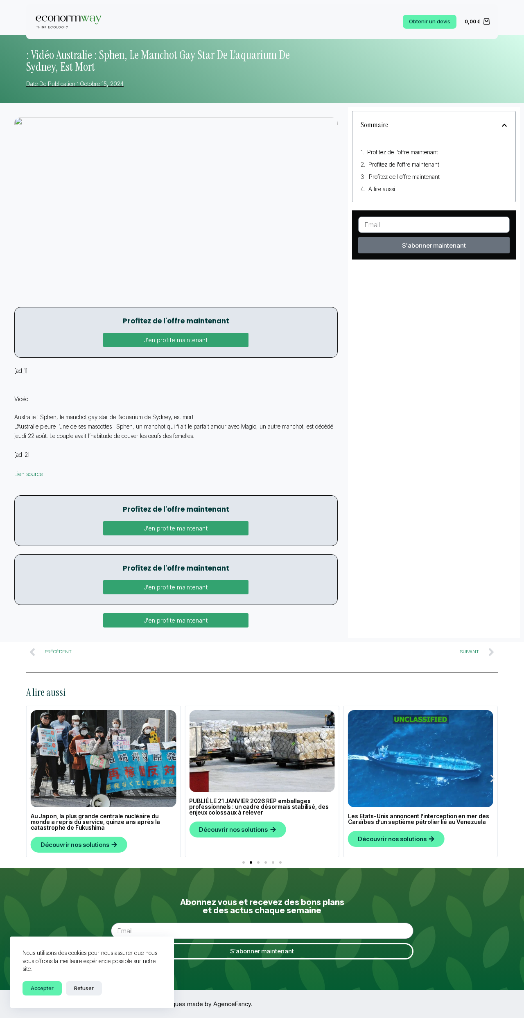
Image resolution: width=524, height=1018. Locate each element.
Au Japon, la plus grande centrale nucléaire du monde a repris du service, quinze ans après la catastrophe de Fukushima (95, 822)
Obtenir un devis (429, 21)
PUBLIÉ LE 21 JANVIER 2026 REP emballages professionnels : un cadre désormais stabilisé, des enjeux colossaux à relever (259, 806)
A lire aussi (381, 188)
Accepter (42, 988)
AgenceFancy (232, 1004)
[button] (175, 340)
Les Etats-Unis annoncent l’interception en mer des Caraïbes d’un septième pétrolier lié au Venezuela (418, 819)
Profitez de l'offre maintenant (402, 152)
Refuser (84, 988)
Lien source (28, 473)
